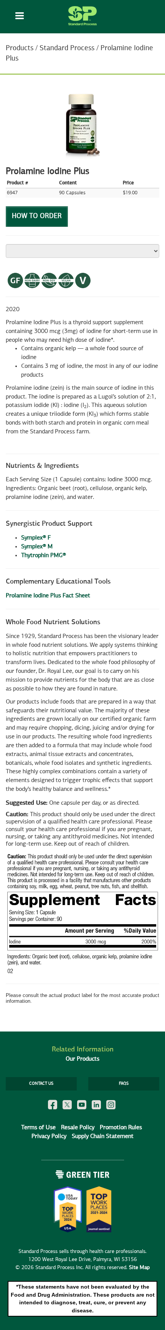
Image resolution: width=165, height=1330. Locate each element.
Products (19, 48)
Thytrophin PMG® (43, 556)
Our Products (82, 1059)
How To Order (37, 216)
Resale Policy (77, 1128)
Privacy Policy (48, 1136)
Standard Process (67, 48)
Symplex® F (36, 538)
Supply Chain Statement (103, 1136)
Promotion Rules (121, 1128)
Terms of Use (38, 1128)
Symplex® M (37, 547)
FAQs (124, 1084)
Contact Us (41, 1084)
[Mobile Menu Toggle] (19, 16)
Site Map (139, 1267)
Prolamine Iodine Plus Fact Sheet (48, 596)
